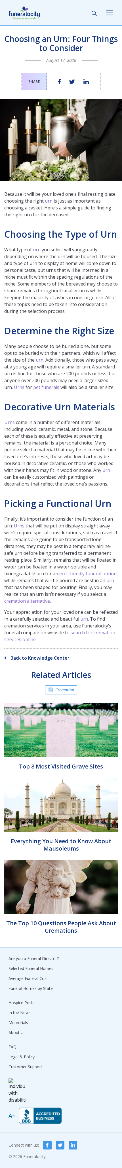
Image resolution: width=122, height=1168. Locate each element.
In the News (20, 1012)
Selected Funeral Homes (31, 968)
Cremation (64, 689)
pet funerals (46, 387)
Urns (19, 387)
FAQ (12, 1046)
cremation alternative (27, 601)
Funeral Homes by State (31, 988)
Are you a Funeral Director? (34, 958)
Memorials (18, 1022)
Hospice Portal (22, 1002)
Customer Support (25, 1066)
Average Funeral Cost (28, 978)
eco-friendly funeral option (88, 573)
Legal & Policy (22, 1056)
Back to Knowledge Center (39, 658)
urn (48, 201)
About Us (17, 1032)
